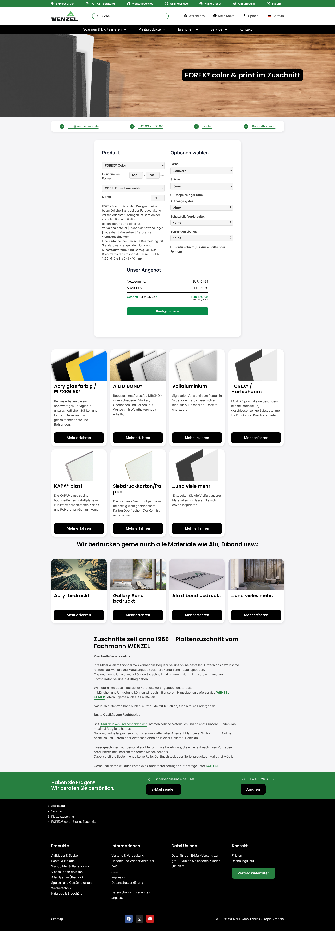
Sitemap (57, 919)
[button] (202, 207)
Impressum (119, 877)
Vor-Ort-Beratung (103, 3)
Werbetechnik (61, 888)
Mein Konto (226, 16)
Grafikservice (179, 3)
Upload (253, 16)
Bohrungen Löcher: (183, 231)
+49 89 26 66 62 (150, 126)
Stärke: (175, 179)
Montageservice (142, 3)
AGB (114, 872)
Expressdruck (65, 3)
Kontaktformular (263, 126)
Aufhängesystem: (182, 201)
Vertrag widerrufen (253, 873)
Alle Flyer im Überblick (67, 877)
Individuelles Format (109, 176)
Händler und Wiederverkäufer (132, 861)
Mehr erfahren (79, 438)
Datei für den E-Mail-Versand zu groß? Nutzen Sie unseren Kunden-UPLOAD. (197, 861)
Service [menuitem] (216, 29)
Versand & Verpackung (127, 856)
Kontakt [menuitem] (245, 29)
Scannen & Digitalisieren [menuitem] (102, 29)
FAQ (114, 866)
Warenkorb (197, 16)
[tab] (202, 207)
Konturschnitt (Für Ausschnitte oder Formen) (197, 249)
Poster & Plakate (63, 861)
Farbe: (174, 164)
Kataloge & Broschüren (67, 894)
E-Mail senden (163, 789)
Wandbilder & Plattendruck (70, 866)
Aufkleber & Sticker (65, 856)
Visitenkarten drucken (67, 872)
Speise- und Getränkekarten (71, 883)
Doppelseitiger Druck (189, 195)
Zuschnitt (278, 3)
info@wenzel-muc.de (83, 126)
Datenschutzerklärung (127, 883)
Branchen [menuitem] (185, 29)
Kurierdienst (213, 3)
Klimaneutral (246, 3)
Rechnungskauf (243, 861)
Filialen (207, 126)
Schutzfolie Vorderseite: (187, 216)
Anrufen (253, 789)
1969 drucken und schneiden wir (123, 724)
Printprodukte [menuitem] (150, 29)
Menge (107, 197)
